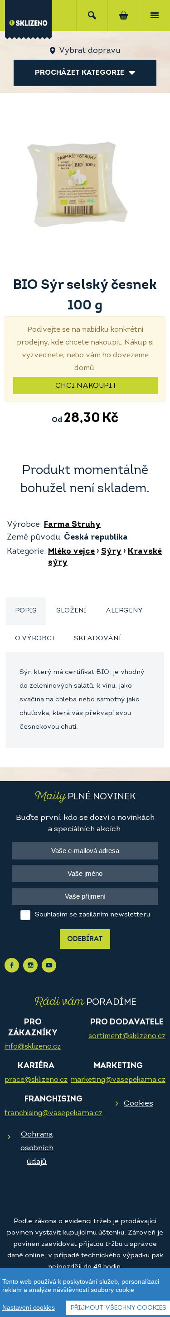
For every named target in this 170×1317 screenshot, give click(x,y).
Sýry (111, 552)
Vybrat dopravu (89, 51)
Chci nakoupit (86, 386)
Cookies (138, 1103)
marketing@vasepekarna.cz (118, 1080)
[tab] (26, 611)
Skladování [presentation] (97, 638)
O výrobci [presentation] (34, 638)
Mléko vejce (71, 552)
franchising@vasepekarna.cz (53, 1113)
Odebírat (85, 939)
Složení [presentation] (71, 610)
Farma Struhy (72, 525)
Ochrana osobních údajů (36, 1148)
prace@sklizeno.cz (36, 1080)
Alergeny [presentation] (124, 610)
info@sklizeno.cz (33, 1046)
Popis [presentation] (26, 610)
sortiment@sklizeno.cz (126, 1036)
